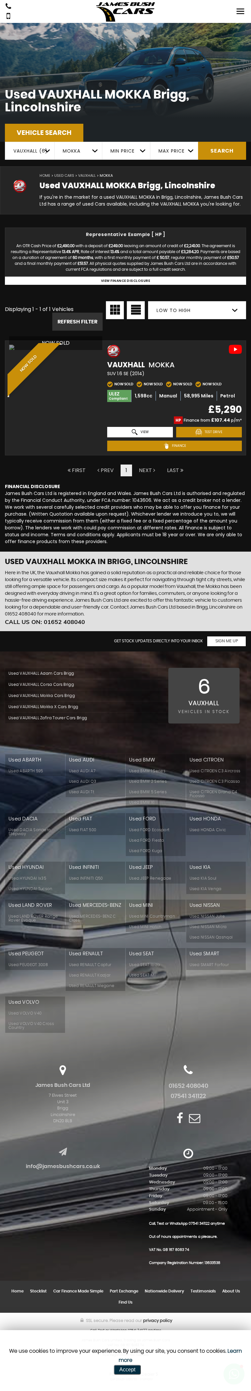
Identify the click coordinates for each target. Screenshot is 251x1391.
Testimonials (203, 1291)
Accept (127, 1369)
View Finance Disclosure (125, 280)
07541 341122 (188, 1096)
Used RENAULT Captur (90, 965)
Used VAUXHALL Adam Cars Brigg (41, 673)
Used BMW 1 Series (147, 771)
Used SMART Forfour (209, 965)
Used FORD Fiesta (146, 840)
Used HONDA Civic (208, 830)
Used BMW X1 (141, 802)
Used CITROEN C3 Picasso (215, 781)
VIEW (144, 432)
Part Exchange (124, 1291)
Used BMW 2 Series (148, 781)
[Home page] (125, 12)
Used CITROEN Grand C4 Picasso (213, 794)
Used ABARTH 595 (25, 771)
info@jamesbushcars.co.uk (63, 1166)
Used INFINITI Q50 (86, 878)
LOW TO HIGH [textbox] (174, 310)
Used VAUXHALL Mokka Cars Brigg (41, 696)
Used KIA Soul (203, 878)
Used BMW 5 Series (148, 792)
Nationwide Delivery (164, 1291)
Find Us (125, 1302)
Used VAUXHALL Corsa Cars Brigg (41, 684)
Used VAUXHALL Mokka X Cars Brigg (43, 707)
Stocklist (38, 1291)
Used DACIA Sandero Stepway (29, 832)
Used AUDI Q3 (82, 781)
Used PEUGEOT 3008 (28, 965)
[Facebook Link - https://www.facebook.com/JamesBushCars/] (179, 1118)
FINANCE (178, 445)
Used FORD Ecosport (149, 830)
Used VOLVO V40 (25, 1013)
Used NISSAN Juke (207, 916)
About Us (231, 1291)
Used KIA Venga (206, 889)
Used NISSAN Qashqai (211, 937)
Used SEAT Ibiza (144, 965)
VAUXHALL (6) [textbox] (30, 151)
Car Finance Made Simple (78, 1291)
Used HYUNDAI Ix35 (27, 878)
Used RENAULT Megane (92, 986)
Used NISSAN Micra (208, 927)
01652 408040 (188, 1086)
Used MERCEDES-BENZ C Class (92, 918)
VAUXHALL (87, 175)
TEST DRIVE (213, 432)
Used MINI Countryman (152, 916)
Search (222, 151)
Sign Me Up (226, 641)
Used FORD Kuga (145, 851)
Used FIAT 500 (82, 830)
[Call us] (8, 7)
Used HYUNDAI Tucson (30, 889)
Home (45, 175)
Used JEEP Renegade (150, 878)
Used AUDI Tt (81, 792)
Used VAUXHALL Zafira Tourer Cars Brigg (47, 718)
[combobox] (29, 151)
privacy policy (157, 1321)
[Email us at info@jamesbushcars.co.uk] (195, 1118)
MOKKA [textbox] (71, 151)
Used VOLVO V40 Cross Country (31, 1026)
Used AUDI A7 (82, 771)
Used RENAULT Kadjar (90, 975)
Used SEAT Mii (142, 975)
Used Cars (64, 175)
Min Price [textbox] (122, 151)
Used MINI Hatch (145, 927)
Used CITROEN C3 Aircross (215, 771)
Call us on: (45, 622)
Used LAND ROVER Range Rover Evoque (33, 918)
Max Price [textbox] (172, 151)
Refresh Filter (77, 321)
